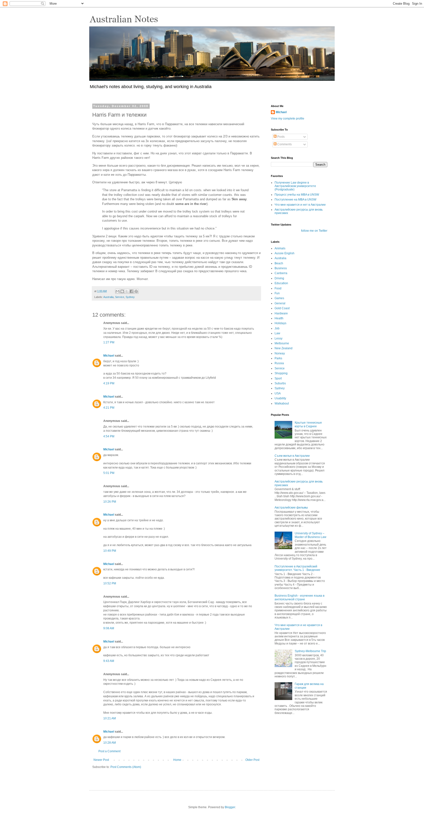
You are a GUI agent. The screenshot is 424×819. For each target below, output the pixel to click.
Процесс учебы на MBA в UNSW (297, 194)
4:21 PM (108, 407)
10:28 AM (109, 742)
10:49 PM (109, 550)
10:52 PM (109, 583)
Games (279, 298)
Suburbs (280, 383)
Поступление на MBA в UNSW (295, 199)
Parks (278, 358)
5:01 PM (108, 473)
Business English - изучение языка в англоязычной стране (299, 597)
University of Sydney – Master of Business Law (310, 535)
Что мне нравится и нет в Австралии (300, 204)
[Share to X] (126, 291)
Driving (279, 278)
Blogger (230, 807)
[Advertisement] (295, 748)
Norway (280, 353)
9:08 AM (108, 628)
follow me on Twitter (314, 230)
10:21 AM (109, 718)
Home (177, 760)
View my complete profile (287, 118)
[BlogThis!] (122, 291)
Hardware (281, 313)
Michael (108, 355)
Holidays (280, 323)
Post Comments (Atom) (125, 767)
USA (278, 393)
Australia (108, 296)
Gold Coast (282, 308)
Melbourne (282, 343)
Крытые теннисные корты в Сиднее (308, 424)
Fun (277, 293)
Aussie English (284, 253)
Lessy (278, 338)
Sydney (130, 296)
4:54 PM (108, 436)
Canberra (281, 273)
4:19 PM (108, 383)
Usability (280, 398)
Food (278, 288)
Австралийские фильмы (291, 507)
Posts (281, 136)
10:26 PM (109, 501)
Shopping (281, 373)
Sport (278, 378)
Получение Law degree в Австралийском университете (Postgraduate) (295, 186)
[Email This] (117, 291)
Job (277, 328)
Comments (284, 144)
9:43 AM (108, 661)
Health (279, 318)
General (280, 303)
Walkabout (282, 403)
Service (119, 296)
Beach (279, 263)
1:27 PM (108, 342)
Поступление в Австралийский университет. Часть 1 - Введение (297, 568)
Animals (280, 248)
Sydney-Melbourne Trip (310, 651)
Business (281, 268)
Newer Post (101, 760)
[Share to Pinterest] (136, 291)
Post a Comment (109, 751)
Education (281, 283)
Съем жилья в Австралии (292, 455)
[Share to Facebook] (131, 291)
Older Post (252, 760)
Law (277, 333)
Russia (279, 363)
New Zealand (283, 348)
